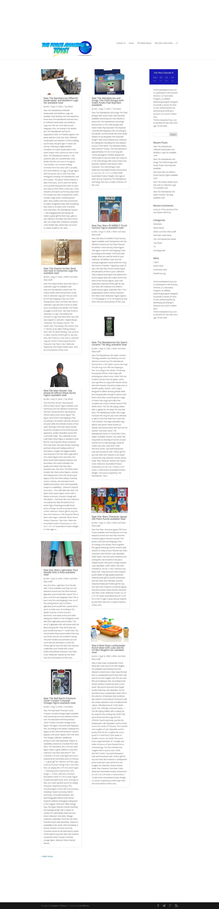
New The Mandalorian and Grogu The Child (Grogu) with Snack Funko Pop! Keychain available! (108, 101)
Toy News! (68, 106)
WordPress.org (159, 273)
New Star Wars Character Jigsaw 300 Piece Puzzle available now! (109, 517)
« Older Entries (47, 856)
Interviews (157, 224)
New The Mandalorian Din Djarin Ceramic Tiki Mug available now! (109, 343)
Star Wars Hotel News (164, 43)
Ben (47, 106)
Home (131, 43)
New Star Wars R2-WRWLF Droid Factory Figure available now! (109, 226)
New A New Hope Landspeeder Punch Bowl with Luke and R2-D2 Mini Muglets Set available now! (108, 649)
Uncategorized (159, 250)
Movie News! (158, 228)
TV (154, 246)
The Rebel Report (144, 43)
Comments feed (160, 269)
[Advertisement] (109, 21)
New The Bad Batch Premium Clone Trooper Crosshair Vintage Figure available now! (60, 700)
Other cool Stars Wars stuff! (164, 231)
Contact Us (120, 43)
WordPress (84, 905)
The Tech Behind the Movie (164, 239)
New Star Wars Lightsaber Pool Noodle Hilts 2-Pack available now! (61, 572)
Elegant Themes (59, 905)
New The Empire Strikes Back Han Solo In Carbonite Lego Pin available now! (60, 270)
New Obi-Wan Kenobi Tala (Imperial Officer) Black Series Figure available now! (60, 393)
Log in (155, 262)
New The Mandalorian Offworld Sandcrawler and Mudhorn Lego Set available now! (61, 100)
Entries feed (158, 266)
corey (155, 209)
